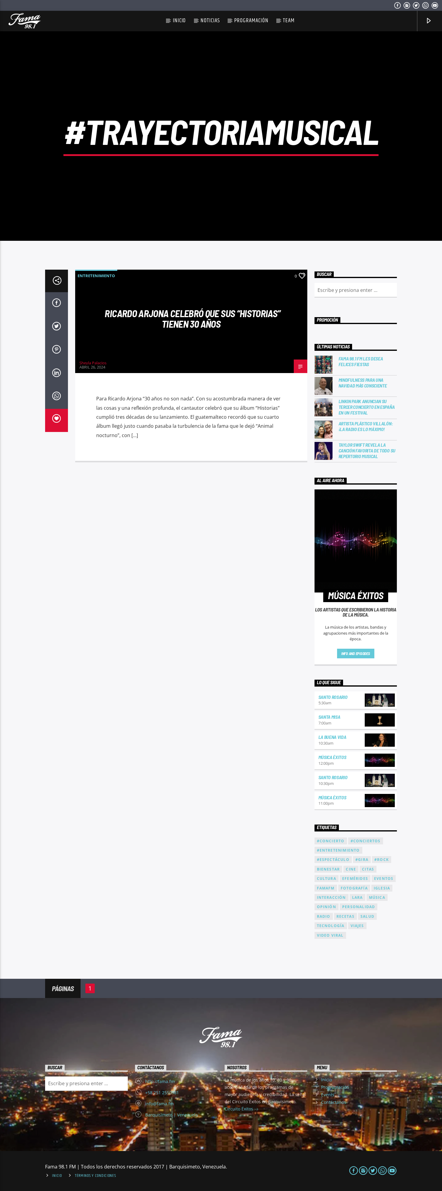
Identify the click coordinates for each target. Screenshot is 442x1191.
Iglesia (382, 888)
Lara (357, 897)
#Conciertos (366, 840)
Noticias (210, 20)
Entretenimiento (96, 275)
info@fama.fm (159, 1104)
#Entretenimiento (338, 850)
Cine (351, 869)
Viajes (357, 925)
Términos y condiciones (95, 1175)
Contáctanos (333, 1102)
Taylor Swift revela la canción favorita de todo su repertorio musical (367, 450)
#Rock (381, 859)
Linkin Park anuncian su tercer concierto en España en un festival (367, 406)
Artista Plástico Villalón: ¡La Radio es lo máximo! (366, 426)
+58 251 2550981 (162, 1092)
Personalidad (358, 906)
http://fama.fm (160, 1081)
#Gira (361, 859)
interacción (331, 897)
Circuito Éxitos (239, 1109)
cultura (326, 878)
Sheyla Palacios (92, 363)
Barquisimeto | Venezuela (171, 1115)
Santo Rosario (333, 697)
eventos (383, 878)
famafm (326, 888)
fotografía (354, 888)
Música (377, 897)
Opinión (326, 906)
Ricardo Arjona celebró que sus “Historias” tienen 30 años (192, 318)
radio (323, 916)
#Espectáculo (333, 859)
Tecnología (331, 925)
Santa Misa (329, 717)
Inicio (179, 20)
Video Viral (330, 935)
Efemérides (355, 878)
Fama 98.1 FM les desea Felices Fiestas (361, 361)
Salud (367, 916)
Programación (251, 20)
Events (327, 1095)
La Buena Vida (332, 737)
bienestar (328, 869)
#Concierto (331, 840)
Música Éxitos (332, 757)
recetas (345, 916)
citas (368, 869)
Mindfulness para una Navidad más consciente (363, 382)
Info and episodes (355, 653)
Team (289, 20)
